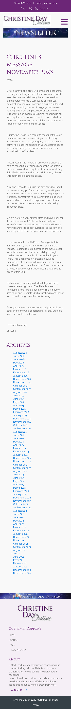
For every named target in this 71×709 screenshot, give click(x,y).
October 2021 (20, 543)
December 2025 (22, 379)
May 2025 (18, 402)
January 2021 (20, 566)
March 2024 (19, 448)
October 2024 (20, 425)
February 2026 (21, 372)
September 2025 (22, 389)
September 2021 (22, 547)
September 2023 (22, 468)
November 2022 (22, 501)
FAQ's (12, 645)
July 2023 (18, 474)
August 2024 (20, 431)
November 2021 (21, 540)
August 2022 (20, 510)
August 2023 (20, 471)
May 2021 (18, 560)
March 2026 (19, 369)
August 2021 (19, 550)
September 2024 (22, 428)
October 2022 (20, 504)
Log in (44, 8)
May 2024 (18, 441)
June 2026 (19, 359)
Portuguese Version (46, 3)
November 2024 (22, 422)
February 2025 (21, 412)
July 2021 (18, 553)
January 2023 (20, 494)
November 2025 (22, 382)
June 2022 (18, 517)
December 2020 (22, 570)
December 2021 (21, 537)
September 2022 (22, 507)
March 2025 (19, 408)
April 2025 (18, 405)
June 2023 (18, 478)
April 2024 (18, 445)
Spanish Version (22, 3)
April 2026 (18, 366)
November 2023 (22, 461)
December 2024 (22, 418)
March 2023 (19, 487)
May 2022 (18, 520)
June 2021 (18, 556)
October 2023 (20, 464)
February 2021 (21, 563)
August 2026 (20, 352)
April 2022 (18, 524)
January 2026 (20, 376)
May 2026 (18, 362)
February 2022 (21, 530)
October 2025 (20, 385)
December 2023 (22, 458)
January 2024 (20, 455)
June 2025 (18, 399)
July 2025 (18, 395)
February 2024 (21, 451)
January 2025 (20, 415)
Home (12, 635)
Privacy (35, 704)
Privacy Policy (18, 650)
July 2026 (18, 356)
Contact (14, 640)
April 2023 (18, 484)
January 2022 (20, 534)
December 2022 (22, 497)
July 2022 (18, 514)
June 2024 (18, 438)
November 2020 (22, 573)
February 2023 (21, 491)
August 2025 (20, 392)
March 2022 (19, 527)
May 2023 (18, 481)
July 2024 (18, 435)
